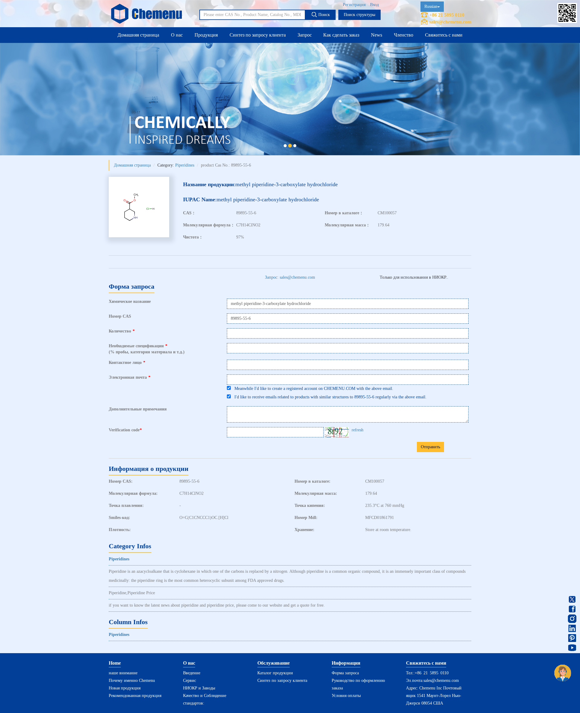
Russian (430, 6)
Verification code (125, 430)
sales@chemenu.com (450, 21)
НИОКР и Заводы (199, 688)
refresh (357, 430)
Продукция (206, 34)
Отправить (430, 447)
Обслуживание (273, 663)
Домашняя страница (138, 34)
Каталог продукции (275, 673)
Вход (374, 4)
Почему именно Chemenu (132, 680)
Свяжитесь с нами (443, 34)
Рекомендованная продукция (135, 695)
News (376, 34)
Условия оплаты (346, 695)
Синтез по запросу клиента (258, 34)
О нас (177, 34)
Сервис (189, 680)
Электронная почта (129, 377)
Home (115, 663)
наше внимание (123, 673)
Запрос (305, 34)
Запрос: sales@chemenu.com (290, 277)
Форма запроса (345, 673)
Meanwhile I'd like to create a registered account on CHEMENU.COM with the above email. (312, 388)
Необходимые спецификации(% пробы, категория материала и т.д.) (147, 349)
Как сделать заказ (341, 34)
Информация (346, 663)
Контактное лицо (127, 362)
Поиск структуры (359, 14)
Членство (403, 34)
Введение (191, 673)
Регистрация (354, 4)
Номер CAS (120, 316)
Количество (122, 331)
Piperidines (184, 165)
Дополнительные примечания (138, 409)
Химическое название (130, 301)
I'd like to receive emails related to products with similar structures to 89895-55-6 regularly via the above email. (329, 397)
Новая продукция (124, 688)
